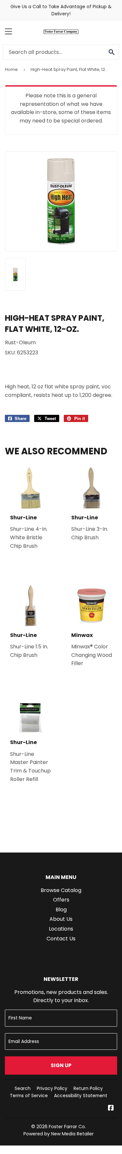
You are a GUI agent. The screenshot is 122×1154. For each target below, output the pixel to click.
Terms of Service (29, 1095)
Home (11, 69)
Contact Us (61, 938)
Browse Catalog (61, 890)
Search (23, 1088)
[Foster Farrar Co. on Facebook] (111, 1108)
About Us (61, 919)
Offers (61, 899)
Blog (61, 909)
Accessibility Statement (80, 1095)
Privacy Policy (52, 1088)
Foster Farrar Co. (67, 1126)
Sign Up (61, 1065)
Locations (61, 929)
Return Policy (88, 1088)
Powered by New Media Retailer (58, 1133)
